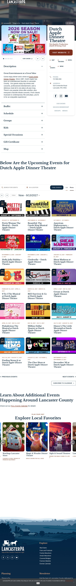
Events (52, 68)
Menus (64, 111)
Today (14, 195)
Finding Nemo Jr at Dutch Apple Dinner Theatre (12, 362)
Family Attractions (45, 553)
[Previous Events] (2, 195)
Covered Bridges (45, 558)
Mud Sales (43, 548)
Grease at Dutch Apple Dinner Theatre (61, 294)
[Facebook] (55, 96)
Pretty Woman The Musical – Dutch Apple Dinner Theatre (11, 226)
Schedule (9, 113)
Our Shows (61, 103)
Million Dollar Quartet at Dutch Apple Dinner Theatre (36, 329)
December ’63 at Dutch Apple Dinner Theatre (63, 364)
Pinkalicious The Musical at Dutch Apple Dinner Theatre (10, 329)
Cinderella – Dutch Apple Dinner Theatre (37, 262)
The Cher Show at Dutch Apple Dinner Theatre (38, 364)
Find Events (57, 187)
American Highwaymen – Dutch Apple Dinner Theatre (63, 226)
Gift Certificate (11, 142)
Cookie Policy (69, 580)
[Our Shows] (24, 40)
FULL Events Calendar (19, 406)
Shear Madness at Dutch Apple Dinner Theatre (63, 262)
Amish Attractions (45, 555)
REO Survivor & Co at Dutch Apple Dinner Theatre (37, 296)
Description (10, 66)
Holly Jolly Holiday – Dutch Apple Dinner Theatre (12, 262)
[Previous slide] (38, 59)
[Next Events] (7, 195)
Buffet (7, 106)
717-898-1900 (57, 79)
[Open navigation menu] (3, 2)
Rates (70, 60)
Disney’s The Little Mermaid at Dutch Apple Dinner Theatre (63, 329)
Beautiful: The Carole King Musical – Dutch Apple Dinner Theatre (37, 226)
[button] (3, 58)
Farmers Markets (45, 561)
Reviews (61, 61)
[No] (74, 582)
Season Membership (61, 107)
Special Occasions (13, 135)
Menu (61, 66)
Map (52, 60)
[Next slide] (43, 59)
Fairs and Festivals (46, 550)
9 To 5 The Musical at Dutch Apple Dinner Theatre (11, 296)
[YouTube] (66, 96)
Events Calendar (45, 563)
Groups (57, 111)
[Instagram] (61, 96)
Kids (6, 127)
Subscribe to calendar (62, 383)
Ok (38, 583)
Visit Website (59, 52)
